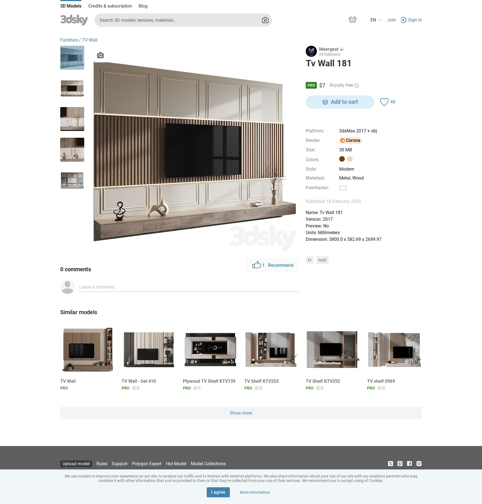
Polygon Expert (147, 463)
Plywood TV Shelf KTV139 (209, 381)
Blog (143, 6)
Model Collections (208, 463)
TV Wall (68, 381)
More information (255, 492)
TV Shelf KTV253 (261, 381)
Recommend (277, 265)
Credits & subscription (110, 6)
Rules (102, 463)
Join (391, 20)
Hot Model (176, 463)
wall (322, 260)
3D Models (70, 6)
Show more (241, 413)
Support (119, 463)
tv (310, 260)
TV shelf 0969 (381, 381)
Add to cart (344, 101)
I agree (218, 492)
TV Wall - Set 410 (139, 381)
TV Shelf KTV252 (323, 381)
